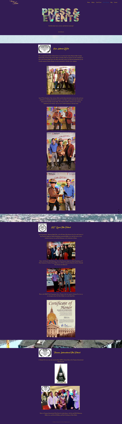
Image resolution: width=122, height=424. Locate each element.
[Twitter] (118, 211)
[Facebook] (118, 209)
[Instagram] (118, 213)
